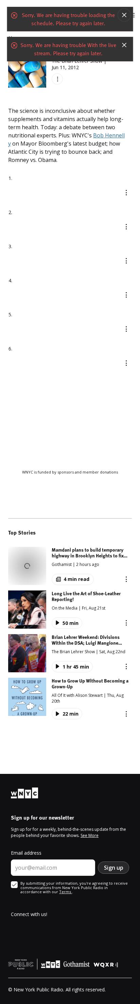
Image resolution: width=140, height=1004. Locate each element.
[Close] (124, 17)
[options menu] (57, 79)
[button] (70, 566)
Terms (65, 891)
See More (90, 835)
